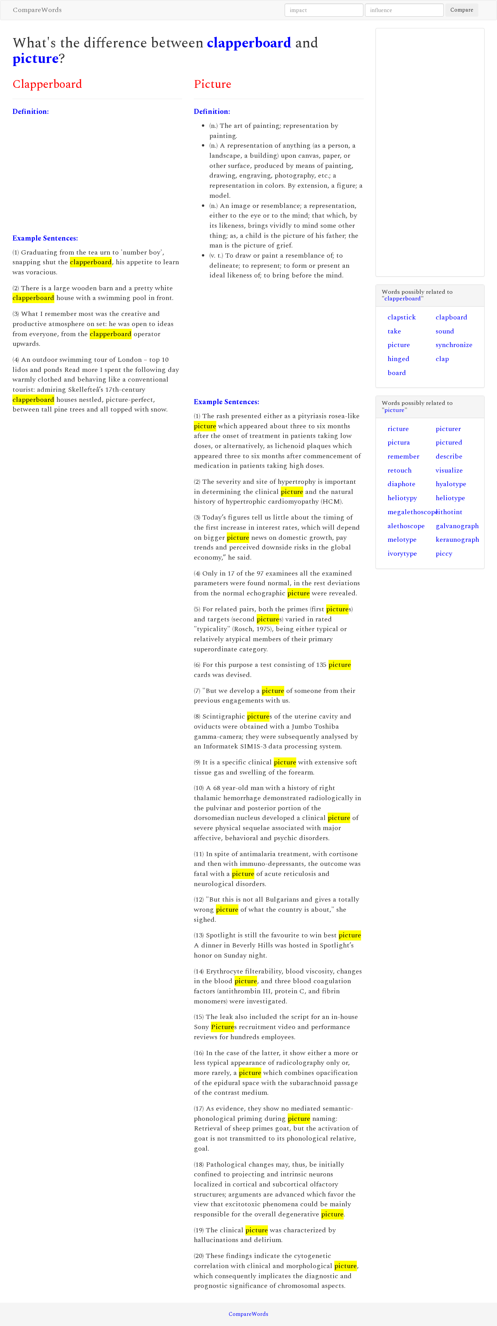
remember (403, 456)
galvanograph (457, 526)
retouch (400, 470)
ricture (398, 429)
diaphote (401, 484)
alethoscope (406, 526)
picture (35, 59)
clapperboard (249, 43)
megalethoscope (413, 512)
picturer (448, 429)
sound (445, 331)
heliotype (450, 498)
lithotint (449, 512)
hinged (399, 359)
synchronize (454, 345)
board (397, 373)
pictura (399, 442)
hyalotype (451, 484)
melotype (402, 539)
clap (442, 359)
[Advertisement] (97, 175)
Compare (461, 10)
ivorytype (402, 553)
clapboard (451, 317)
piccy (444, 553)
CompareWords (37, 10)
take (394, 331)
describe (449, 456)
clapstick (402, 317)
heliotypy (402, 498)
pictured (449, 442)
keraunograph (457, 539)
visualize (449, 470)
